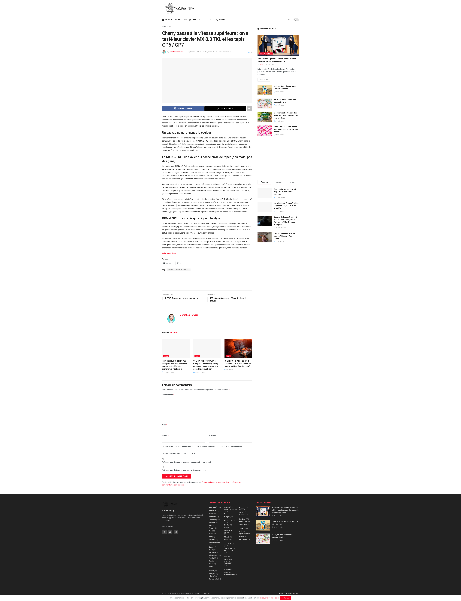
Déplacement (213, 555)
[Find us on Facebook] (164, 532)
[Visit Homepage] (178, 8)
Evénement (213, 510)
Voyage (211, 574)
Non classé (243, 507)
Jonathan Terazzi (176, 52)
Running (211, 561)
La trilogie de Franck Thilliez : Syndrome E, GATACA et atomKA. (286, 205)
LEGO (226, 557)
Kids (210, 537)
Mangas (227, 517)
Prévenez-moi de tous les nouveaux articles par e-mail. (184, 470)
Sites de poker (229, 575)
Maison (211, 539)
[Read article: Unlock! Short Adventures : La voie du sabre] (265, 90)
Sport (222, 20)
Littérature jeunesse (228, 562)
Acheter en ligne (169, 253)
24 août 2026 (279, 121)
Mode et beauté (214, 542)
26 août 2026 (279, 92)
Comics (227, 514)
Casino (241, 536)
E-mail (165, 435)
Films (226, 537)
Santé (211, 547)
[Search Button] (289, 20)
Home (164, 26)
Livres (226, 559)
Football (212, 558)
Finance (211, 528)
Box (210, 525)
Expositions (243, 521)
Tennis (211, 564)
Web (240, 531)
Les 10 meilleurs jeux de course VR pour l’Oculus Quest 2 (284, 236)
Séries (226, 540)
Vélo (210, 567)
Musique (227, 569)
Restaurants (213, 579)
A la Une (204, 52)
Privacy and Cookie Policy (268, 598)
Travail (211, 571)
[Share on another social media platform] (249, 108)
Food (210, 531)
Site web (212, 436)
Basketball (212, 552)
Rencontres (243, 539)
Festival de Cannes (228, 531)
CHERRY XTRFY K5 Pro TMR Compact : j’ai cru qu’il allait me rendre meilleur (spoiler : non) (237, 363)
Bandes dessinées (230, 510)
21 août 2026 (279, 135)
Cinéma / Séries (229, 521)
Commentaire (168, 395)
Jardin (211, 534)
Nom (164, 425)
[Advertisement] (255, 8)
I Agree (286, 598)
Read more (265, 79)
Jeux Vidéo (228, 548)
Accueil (168, 20)
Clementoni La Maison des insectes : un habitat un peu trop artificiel (286, 115)
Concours (242, 515)
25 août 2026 (279, 105)
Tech (210, 20)
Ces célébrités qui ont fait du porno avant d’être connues (285, 191)
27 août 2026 (269, 64)
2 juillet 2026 (199, 372)
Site (241, 512)
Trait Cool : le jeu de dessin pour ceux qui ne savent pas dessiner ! (286, 129)
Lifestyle (196, 20)
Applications (243, 533)
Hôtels (211, 576)
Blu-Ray (226, 525)
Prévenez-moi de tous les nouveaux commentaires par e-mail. (186, 462)
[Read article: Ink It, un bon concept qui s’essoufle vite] (265, 103)
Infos (211, 514)
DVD (225, 528)
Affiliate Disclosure (292, 593)
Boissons (212, 522)
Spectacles (243, 524)
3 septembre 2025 (193, 52)
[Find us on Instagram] (176, 532)
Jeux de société (265, 53)
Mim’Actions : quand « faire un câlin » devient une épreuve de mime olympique (285, 510)
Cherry (170, 270)
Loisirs (181, 20)
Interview (212, 517)
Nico (261, 64)
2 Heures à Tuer (229, 551)
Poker (226, 572)
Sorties (242, 519)
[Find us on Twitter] (170, 532)
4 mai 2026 (229, 369)
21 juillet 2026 (168, 372)
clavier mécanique (182, 270)
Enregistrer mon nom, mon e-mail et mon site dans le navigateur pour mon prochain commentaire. (203, 446)
